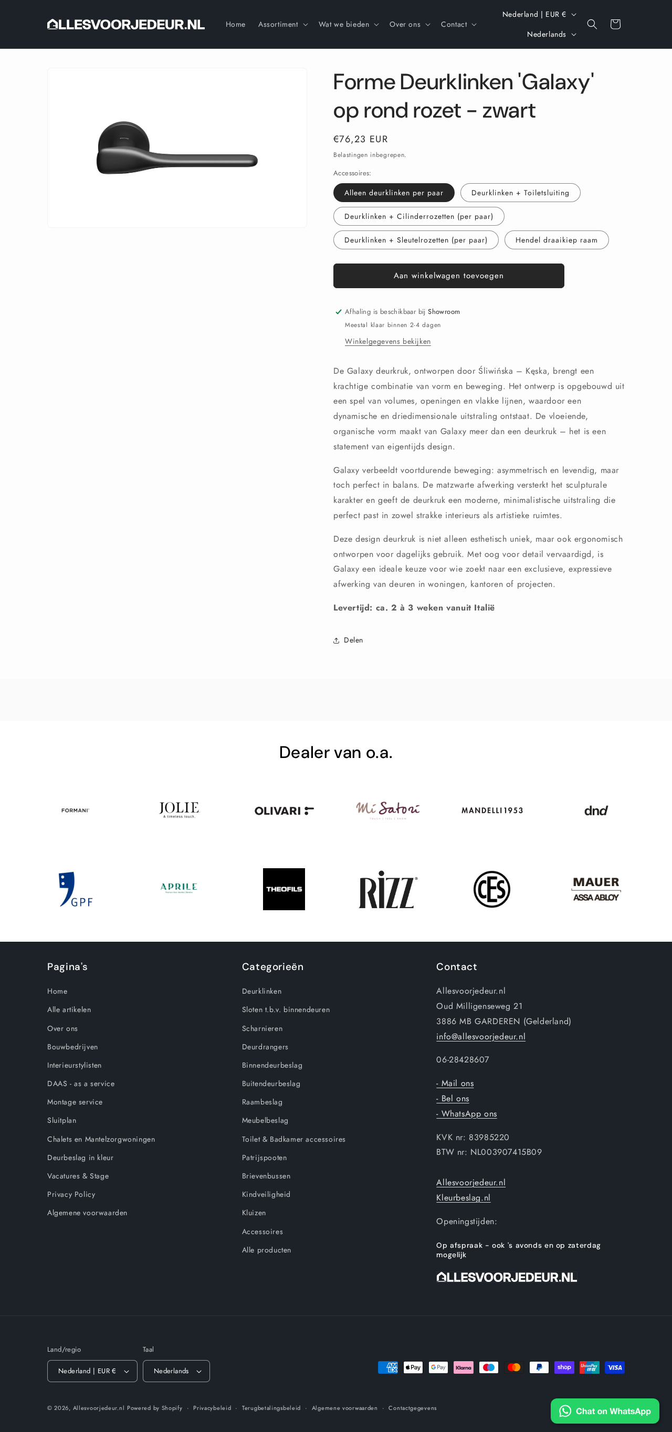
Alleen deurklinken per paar (394, 192)
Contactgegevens (412, 1408)
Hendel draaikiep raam (557, 240)
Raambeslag (262, 1102)
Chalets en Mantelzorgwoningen (101, 1139)
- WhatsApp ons (466, 1114)
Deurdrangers (265, 1046)
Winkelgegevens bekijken (388, 341)
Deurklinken (262, 991)
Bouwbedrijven (72, 1046)
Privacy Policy (71, 1194)
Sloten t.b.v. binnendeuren (286, 1009)
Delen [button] (353, 640)
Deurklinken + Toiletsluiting (520, 192)
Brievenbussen (266, 1176)
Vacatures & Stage (78, 1176)
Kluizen (254, 1212)
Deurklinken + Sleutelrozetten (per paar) (416, 240)
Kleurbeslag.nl (463, 1198)
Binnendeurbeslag (272, 1065)
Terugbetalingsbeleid (271, 1408)
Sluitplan (61, 1120)
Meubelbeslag (265, 1120)
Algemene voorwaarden (87, 1212)
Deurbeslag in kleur (80, 1157)
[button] (282, 24)
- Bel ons (452, 1098)
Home (57, 991)
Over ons (62, 1028)
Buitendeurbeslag (271, 1083)
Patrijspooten (264, 1157)
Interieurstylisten (74, 1065)
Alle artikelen (69, 1009)
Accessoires (263, 1231)
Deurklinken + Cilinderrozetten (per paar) (419, 216)
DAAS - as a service (80, 1083)
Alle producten (266, 1250)
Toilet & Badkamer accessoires (294, 1139)
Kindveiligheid (266, 1194)
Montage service (75, 1102)
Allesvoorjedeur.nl (471, 1182)
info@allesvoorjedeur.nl (481, 1036)
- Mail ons (455, 1083)
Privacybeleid (212, 1408)
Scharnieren (262, 1028)
